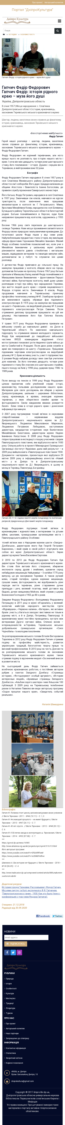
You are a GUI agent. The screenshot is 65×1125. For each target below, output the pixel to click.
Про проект (37, 3)
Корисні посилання (14, 1063)
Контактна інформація (16, 1048)
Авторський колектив (53, 3)
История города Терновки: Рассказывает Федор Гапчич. (31, 887)
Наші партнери (12, 1033)
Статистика (11, 1053)
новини (9, 931)
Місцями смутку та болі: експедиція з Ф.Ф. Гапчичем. (29, 890)
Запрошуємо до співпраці (17, 1038)
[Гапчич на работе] (33, 726)
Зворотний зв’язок (14, 1058)
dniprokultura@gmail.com (22, 1081)
